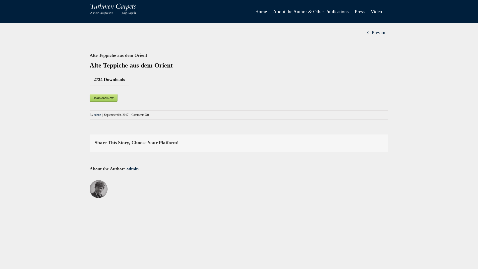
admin (97, 115)
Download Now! (104, 98)
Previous (380, 32)
